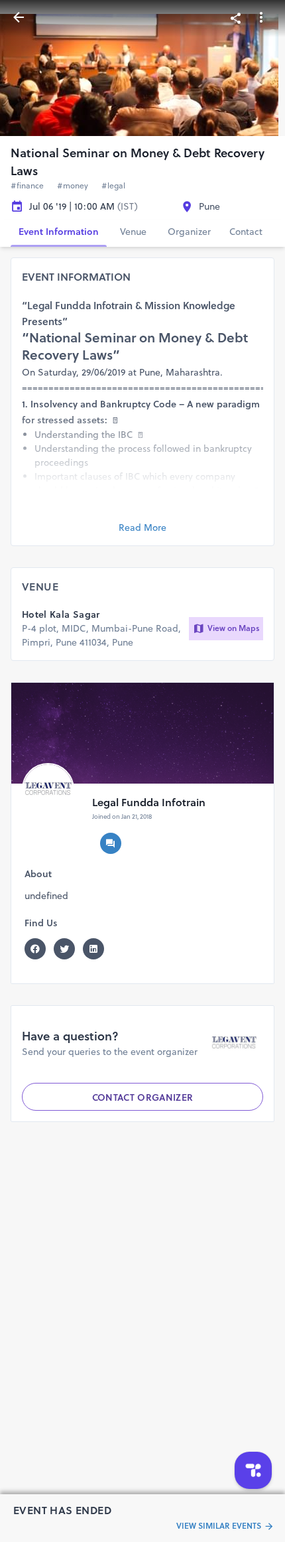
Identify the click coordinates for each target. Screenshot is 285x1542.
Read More (142, 527)
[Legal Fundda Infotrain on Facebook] (39, 948)
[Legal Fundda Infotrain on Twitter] (68, 948)
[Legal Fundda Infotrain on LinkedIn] (97, 948)
